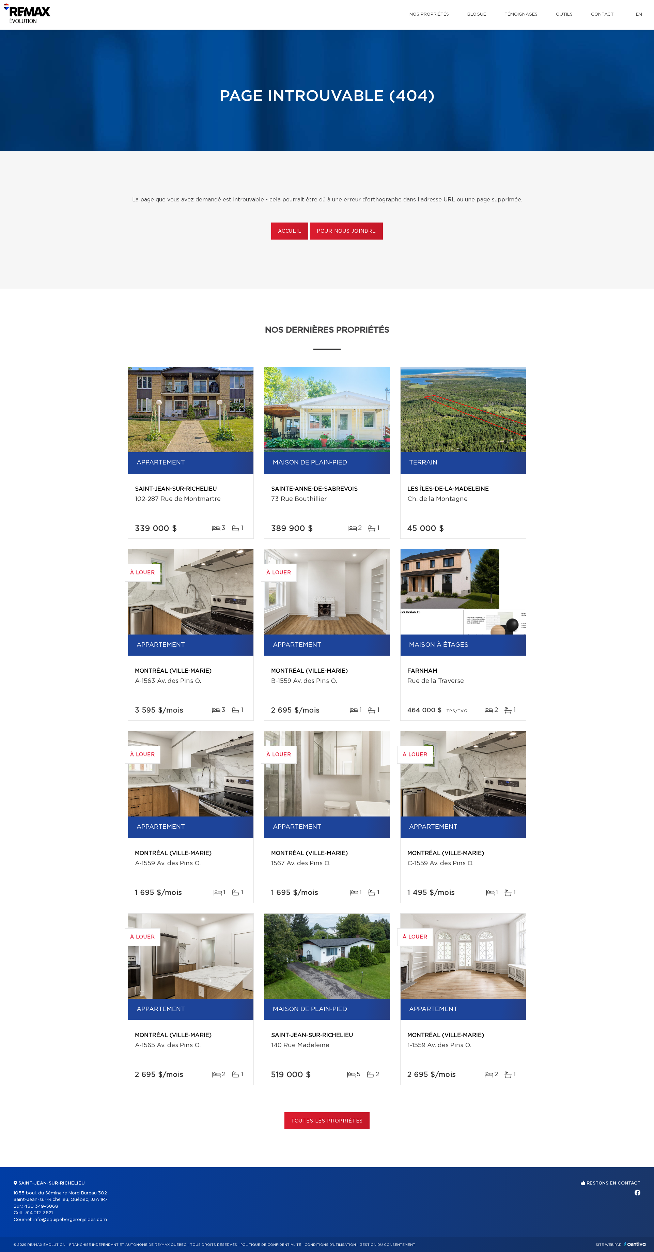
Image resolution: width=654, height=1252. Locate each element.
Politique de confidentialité (270, 1245)
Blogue (476, 14)
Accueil (289, 231)
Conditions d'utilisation (330, 1245)
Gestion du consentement (387, 1245)
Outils (564, 14)
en (639, 14)
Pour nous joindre (346, 231)
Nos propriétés (429, 14)
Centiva (635, 1244)
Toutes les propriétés (327, 1121)
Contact (602, 14)
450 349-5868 (41, 1206)
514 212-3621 (39, 1213)
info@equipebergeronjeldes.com (70, 1220)
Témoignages (521, 14)
